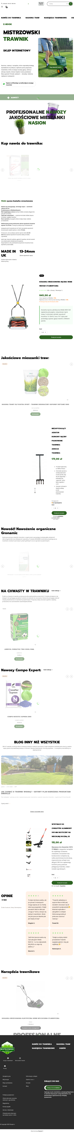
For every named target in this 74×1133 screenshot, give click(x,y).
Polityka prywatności (8, 1095)
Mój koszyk (6, 1079)
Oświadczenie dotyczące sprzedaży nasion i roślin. (9, 1114)
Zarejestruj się (6, 1076)
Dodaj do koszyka (56, 337)
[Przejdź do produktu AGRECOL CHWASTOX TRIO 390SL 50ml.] (19, 627)
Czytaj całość (5, 803)
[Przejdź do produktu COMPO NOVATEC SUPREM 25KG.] (19, 694)
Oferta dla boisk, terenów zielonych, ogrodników (10, 1099)
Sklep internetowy (36, 1131)
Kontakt (5, 1086)
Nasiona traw (32, 18)
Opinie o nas (29, 1079)
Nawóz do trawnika (11, 18)
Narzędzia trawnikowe (55, 18)
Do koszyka (35, 414)
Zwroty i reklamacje (8, 1110)
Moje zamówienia (7, 1083)
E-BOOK (7, 24)
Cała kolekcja (55, 591)
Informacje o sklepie (31, 1076)
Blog (27, 1086)
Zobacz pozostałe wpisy (37, 811)
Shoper (12, 1124)
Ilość (40, 329)
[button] (70, 3)
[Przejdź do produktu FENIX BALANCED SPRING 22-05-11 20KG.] (19, 166)
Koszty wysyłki (6, 1106)
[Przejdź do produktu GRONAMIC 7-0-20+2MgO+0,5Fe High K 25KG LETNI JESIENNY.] (24, 562)
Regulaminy (6, 1103)
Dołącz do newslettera (53, 1087)
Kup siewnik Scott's (55, 67)
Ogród (62, 1048)
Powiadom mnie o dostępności (30, 1028)
